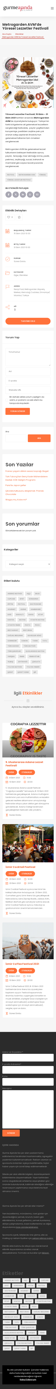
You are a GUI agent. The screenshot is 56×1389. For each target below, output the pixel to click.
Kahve (30, 615)
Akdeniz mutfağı (15, 594)
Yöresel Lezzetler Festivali (19, 180)
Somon (24, 641)
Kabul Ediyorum (28, 1379)
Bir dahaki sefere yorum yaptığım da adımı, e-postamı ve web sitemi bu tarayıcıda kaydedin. (26, 400)
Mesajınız (7, 1088)
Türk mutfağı (29, 646)
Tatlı (44, 641)
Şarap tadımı (23, 672)
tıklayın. (45, 1252)
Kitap (40, 615)
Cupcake (11, 599)
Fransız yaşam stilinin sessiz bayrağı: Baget (27, 471)
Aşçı (28, 594)
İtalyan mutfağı (15, 667)
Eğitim (10, 604)
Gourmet (12, 609)
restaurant (13, 630)
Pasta (27, 625)
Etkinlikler (19, 34)
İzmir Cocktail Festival (20, 867)
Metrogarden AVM (27, 175)
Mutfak (22, 620)
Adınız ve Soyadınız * (12, 1052)
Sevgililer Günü (34, 636)
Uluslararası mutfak (35, 651)
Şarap (10, 672)
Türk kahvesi (13, 646)
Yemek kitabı (34, 656)
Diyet (22, 599)
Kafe (9, 615)
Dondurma (33, 599)
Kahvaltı (20, 615)
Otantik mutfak (37, 620)
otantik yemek (14, 625)
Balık (37, 594)
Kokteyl (11, 620)
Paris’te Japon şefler (15, 485)
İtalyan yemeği (33, 667)
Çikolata (36, 662)
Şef (35, 672)
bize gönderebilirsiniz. (27, 1227)
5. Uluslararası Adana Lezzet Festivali (24, 763)
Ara (7, 431)
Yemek (21, 656)
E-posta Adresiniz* (11, 1064)
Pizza (37, 625)
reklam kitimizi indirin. (43, 1238)
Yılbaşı (10, 662)
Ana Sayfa (6, 34)
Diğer (16, 275)
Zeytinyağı (22, 662)
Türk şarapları (14, 651)
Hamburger (36, 609)
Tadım (35, 641)
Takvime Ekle (28, 321)
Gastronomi (35, 604)
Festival (10, 175)
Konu (4, 1076)
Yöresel (42, 175)
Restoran (27, 630)
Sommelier (12, 641)
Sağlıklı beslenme (15, 636)
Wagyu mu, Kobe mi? (16, 499)
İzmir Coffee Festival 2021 (22, 964)
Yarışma (11, 656)
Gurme (23, 609)
